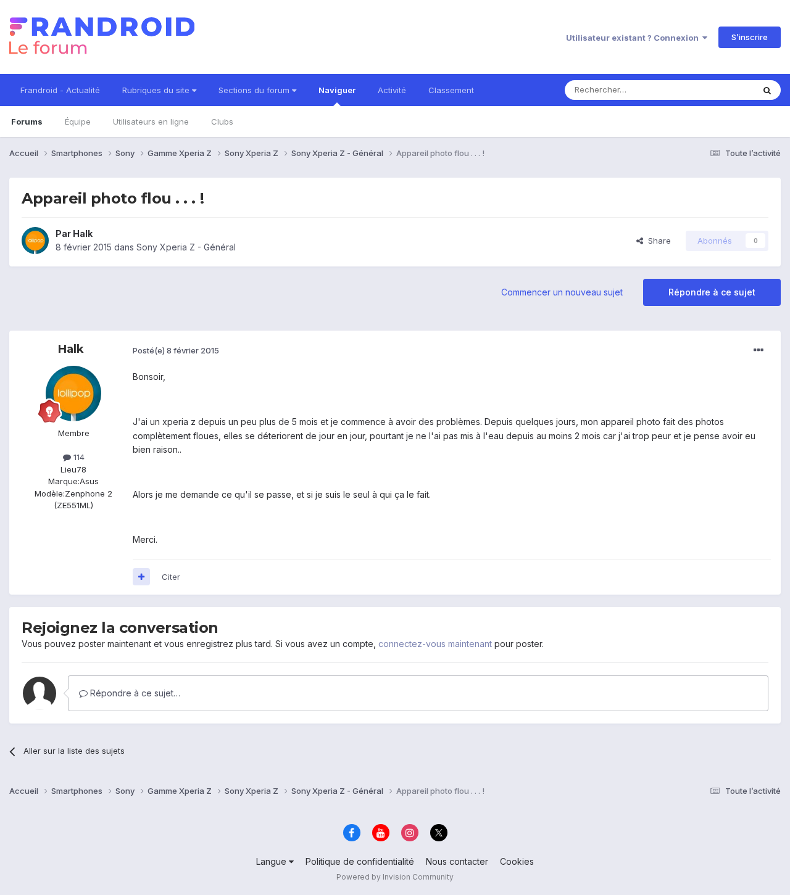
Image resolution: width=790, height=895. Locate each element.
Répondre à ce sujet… (134, 693)
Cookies (517, 861)
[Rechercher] (767, 90)
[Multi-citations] (141, 576)
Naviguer (337, 90)
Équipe (78, 121)
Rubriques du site (157, 90)
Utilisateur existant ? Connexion (634, 38)
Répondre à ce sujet (711, 292)
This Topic (717, 89)
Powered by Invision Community (395, 876)
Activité (392, 90)
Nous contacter (457, 861)
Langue (272, 861)
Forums (27, 121)
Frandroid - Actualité (60, 90)
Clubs (222, 121)
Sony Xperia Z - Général (186, 247)
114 (78, 457)
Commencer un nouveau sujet (562, 292)
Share (657, 240)
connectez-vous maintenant (435, 643)
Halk (83, 233)
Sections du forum (255, 90)
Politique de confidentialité (360, 861)
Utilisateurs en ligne (151, 121)
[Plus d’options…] (758, 350)
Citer (171, 577)
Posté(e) (176, 350)
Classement (451, 90)
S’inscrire (749, 37)
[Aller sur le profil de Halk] (35, 240)
